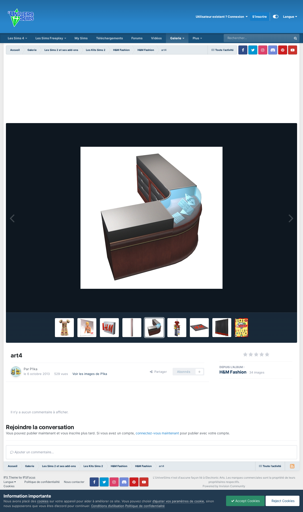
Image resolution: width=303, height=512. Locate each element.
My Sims (81, 38)
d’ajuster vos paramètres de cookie (178, 501)
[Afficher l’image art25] (64, 327)
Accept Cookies (247, 501)
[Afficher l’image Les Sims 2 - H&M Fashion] (241, 327)
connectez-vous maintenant (157, 433)
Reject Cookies (282, 501)
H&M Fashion (232, 372)
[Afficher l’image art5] (131, 327)
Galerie (175, 38)
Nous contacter (74, 482)
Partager (159, 372)
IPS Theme (11, 477)
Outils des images (273, 304)
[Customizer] (276, 16)
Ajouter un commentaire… (33, 452)
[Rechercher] (295, 38)
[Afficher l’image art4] (154, 327)
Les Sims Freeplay (49, 38)
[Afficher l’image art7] (86, 327)
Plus (196, 38)
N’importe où (276, 38)
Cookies (9, 486)
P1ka (33, 369)
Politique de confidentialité (42, 482)
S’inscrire (259, 16)
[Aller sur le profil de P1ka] (16, 371)
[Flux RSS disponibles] (292, 466)
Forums (137, 38)
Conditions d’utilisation (107, 506)
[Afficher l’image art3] (176, 327)
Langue (289, 16)
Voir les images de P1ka (89, 374)
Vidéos (156, 38)
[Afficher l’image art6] (109, 327)
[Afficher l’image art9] (199, 327)
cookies (43, 501)
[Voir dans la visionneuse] (151, 218)
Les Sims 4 (16, 38)
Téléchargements (109, 38)
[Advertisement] (151, 90)
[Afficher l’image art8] (221, 327)
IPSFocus (29, 477)
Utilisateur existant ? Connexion (220, 16)
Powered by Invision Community (224, 486)
